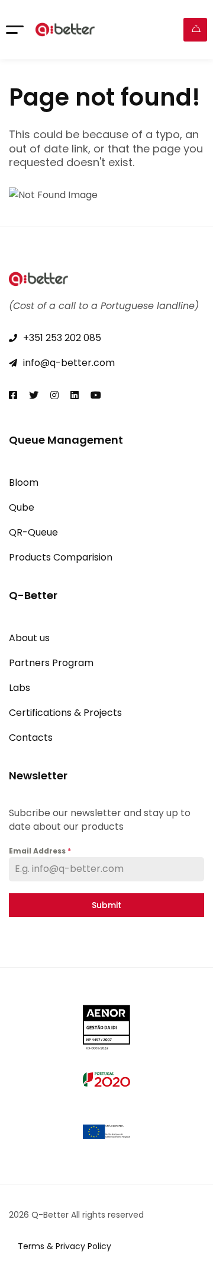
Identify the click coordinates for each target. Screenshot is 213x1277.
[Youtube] (96, 395)
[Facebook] (13, 395)
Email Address (40, 851)
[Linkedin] (74, 395)
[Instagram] (54, 395)
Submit (106, 905)
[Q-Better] (65, 30)
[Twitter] (33, 395)
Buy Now (195, 30)
